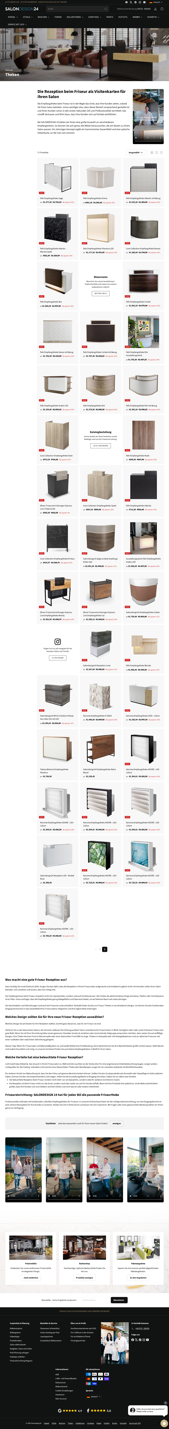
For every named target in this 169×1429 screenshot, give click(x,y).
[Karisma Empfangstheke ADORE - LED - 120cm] (143, 755)
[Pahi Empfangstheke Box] (57, 285)
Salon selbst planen (18, 1344)
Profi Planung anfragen (19, 1352)
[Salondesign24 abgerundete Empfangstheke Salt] (101, 544)
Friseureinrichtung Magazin (21, 1360)
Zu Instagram (58, 658)
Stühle (26, 17)
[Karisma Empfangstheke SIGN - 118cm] (143, 699)
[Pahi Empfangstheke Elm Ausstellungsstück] (143, 338)
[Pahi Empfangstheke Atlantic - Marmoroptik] (57, 234)
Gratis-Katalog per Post (49, 1332)
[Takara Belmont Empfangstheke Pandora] (57, 755)
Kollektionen (74, 17)
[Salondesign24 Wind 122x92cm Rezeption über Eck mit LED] (57, 701)
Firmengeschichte (78, 1340)
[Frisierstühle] (30, 1248)
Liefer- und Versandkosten (66, 1378)
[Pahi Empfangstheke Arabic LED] (57, 389)
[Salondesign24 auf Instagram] (58, 642)
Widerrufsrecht (61, 1386)
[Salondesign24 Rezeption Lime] (101, 649)
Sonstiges (93, 17)
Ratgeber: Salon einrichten (21, 1348)
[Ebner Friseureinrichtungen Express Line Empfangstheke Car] (101, 598)
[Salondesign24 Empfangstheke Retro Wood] (101, 755)
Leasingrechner (46, 1336)
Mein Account (61, 1398)
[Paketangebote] (138, 1248)
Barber (136, 17)
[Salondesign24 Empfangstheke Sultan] (143, 596)
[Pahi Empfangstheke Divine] (101, 182)
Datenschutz (60, 1382)
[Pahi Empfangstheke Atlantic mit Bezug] (143, 182)
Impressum (59, 1394)
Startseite (9, 70)
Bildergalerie (15, 1332)
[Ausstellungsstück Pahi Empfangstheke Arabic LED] (143, 544)
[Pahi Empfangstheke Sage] (57, 182)
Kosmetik (152, 17)
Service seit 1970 (16, 24)
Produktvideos (16, 1340)
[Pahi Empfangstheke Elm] (101, 389)
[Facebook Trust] (99, 1410)
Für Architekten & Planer (80, 1336)
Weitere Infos (101, 293)
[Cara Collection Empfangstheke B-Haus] (57, 542)
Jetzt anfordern (100, 446)
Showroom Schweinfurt (50, 1328)
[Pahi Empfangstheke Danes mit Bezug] (57, 336)
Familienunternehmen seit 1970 (83, 1328)
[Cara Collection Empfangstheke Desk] (57, 439)
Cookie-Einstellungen (64, 1390)
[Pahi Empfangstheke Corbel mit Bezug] (101, 336)
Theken (58, 17)
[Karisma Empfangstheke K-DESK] (101, 699)
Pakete (109, 17)
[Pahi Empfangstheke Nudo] (143, 439)
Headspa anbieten (17, 1356)
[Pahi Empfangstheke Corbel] (143, 285)
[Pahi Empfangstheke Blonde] (143, 649)
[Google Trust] (70, 1410)
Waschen (42, 17)
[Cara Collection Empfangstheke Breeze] (143, 232)
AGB (57, 1374)
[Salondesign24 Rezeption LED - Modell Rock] (57, 861)
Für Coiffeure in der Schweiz (82, 1332)
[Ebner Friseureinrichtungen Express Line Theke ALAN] (57, 491)
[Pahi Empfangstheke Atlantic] (143, 489)
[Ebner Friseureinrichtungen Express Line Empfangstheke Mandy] (57, 598)
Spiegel (12, 17)
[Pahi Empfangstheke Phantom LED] (101, 232)
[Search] (106, 9)
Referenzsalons (16, 1328)
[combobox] (77, 9)
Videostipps (14, 1336)
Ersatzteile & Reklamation (50, 1340)
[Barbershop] (84, 1248)
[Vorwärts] (104, 949)
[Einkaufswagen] (162, 9)
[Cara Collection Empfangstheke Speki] (101, 489)
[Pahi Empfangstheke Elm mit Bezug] (143, 389)
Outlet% (122, 17)
